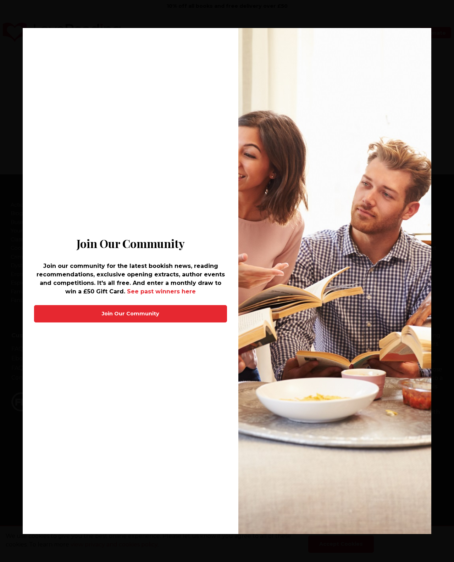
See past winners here (161, 291)
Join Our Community (130, 313)
